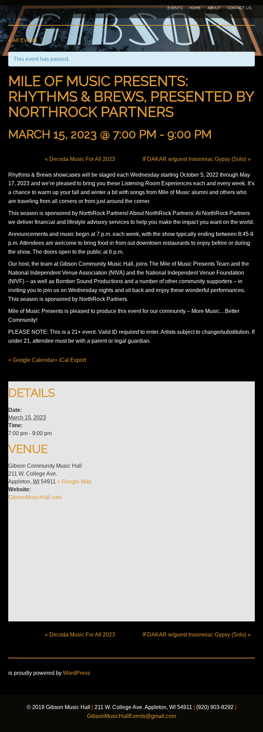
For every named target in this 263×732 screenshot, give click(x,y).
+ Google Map (74, 481)
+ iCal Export (70, 360)
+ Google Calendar (31, 360)
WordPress (76, 673)
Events (175, 8)
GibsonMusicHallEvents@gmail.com (131, 716)
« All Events (22, 40)
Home (195, 8)
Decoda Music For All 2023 (80, 159)
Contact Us (239, 8)
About (214, 8)
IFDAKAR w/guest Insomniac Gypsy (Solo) (196, 159)
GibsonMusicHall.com (35, 497)
